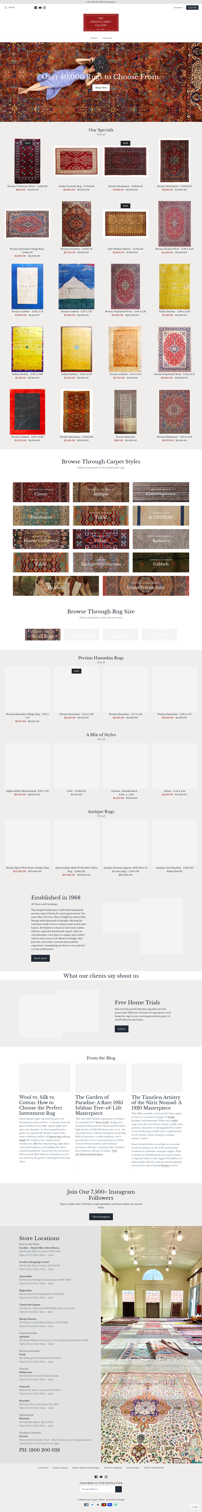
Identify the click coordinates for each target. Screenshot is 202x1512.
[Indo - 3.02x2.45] (76, 766)
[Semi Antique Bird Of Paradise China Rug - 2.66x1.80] (76, 843)
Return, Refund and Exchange (85, 1468)
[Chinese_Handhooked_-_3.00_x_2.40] (125, 766)
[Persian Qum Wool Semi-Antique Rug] (27, 843)
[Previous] (4, 82)
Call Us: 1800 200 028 (154, 1468)
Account (178, 7)
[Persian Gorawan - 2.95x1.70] (76, 224)
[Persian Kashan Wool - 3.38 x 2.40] (174, 224)
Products (94, 38)
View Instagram (101, 1216)
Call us (121, 1029)
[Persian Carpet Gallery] (101, 22)
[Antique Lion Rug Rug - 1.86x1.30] (174, 843)
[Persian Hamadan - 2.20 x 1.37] (174, 689)
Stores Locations (60, 1468)
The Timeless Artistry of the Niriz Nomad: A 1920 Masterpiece (156, 1103)
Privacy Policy (133, 1468)
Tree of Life (102, 1122)
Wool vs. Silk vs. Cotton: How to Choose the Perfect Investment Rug (40, 1105)
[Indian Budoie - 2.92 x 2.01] (76, 349)
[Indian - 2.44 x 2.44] (174, 766)
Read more (40, 958)
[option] (101, 82)
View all (101, 134)
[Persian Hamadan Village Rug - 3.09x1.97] (27, 224)
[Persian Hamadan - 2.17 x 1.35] (125, 689)
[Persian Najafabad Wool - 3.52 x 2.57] (174, 349)
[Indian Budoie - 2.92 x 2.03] (27, 349)
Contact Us (43, 1468)
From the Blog (101, 1058)
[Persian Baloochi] (125, 412)
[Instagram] (44, 7)
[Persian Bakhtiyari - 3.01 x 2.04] (174, 412)
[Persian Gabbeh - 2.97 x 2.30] (27, 412)
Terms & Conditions (113, 1468)
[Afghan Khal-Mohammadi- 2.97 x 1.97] (27, 766)
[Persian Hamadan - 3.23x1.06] (76, 412)
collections (107, 38)
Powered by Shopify (115, 1500)
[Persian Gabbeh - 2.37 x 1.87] (76, 286)
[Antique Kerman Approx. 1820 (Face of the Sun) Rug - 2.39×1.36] (125, 843)
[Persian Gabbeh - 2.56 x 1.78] (27, 286)
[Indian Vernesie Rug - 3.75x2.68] (76, 161)
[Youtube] (40, 7)
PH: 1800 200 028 (39, 1450)
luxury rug (54, 1136)
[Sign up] (118, 1489)
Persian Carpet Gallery (95, 1500)
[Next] (197, 82)
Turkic (171, 1117)
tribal (175, 1120)
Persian (165, 1165)
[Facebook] (35, 7)
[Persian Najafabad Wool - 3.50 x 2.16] (125, 286)
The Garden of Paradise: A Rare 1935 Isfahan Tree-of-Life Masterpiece (99, 1105)
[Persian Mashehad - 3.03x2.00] (174, 161)
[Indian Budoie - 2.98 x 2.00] (174, 286)
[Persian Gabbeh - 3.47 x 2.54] (125, 349)
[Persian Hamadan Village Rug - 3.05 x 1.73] (27, 689)
